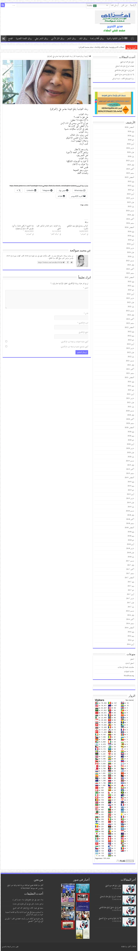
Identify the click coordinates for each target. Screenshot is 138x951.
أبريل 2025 (130, 194)
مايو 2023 (131, 289)
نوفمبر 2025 (130, 164)
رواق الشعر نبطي (41, 38)
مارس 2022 (130, 348)
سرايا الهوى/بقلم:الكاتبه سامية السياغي (123, 78)
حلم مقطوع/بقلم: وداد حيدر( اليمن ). (23, 899)
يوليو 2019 (131, 481)
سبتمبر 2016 (130, 623)
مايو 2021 (131, 390)
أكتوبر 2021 (130, 369)
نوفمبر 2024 (130, 214)
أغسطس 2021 (129, 377)
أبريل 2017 (130, 594)
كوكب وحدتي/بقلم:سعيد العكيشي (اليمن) (77, 227)
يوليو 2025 (131, 181)
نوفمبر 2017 (130, 565)
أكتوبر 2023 (130, 269)
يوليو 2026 (131, 131)
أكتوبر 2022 (130, 319)
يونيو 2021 (130, 385)
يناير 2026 (131, 156)
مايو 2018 (131, 540)
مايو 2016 (131, 640)
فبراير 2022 (130, 352)
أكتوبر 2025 (130, 169)
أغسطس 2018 (129, 527)
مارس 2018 (130, 548)
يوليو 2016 (131, 631)
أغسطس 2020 (129, 427)
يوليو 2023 (131, 281)
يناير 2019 (131, 506)
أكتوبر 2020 (130, 419)
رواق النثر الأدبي (57, 38)
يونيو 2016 (130, 636)
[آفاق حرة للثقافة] (115, 21)
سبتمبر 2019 (130, 473)
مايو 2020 (131, 440)
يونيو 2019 (130, 485)
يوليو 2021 (131, 381)
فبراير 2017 (130, 602)
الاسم (86, 313)
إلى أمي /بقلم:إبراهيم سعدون (20, 903)
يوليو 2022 (131, 331)
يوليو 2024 (131, 231)
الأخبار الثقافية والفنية (115, 38)
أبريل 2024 (130, 244)
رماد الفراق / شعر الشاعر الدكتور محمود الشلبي (49, 227)
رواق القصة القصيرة (24, 38)
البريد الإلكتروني (82, 322)
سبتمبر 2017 (130, 573)
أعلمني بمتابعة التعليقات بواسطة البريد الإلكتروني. (74, 341)
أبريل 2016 (130, 644)
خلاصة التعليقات (129, 671)
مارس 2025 (130, 198)
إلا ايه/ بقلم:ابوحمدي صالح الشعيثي (124, 74)
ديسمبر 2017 (130, 561)
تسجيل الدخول (129, 663)
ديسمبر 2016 (130, 611)
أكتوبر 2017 (130, 569)
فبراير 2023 (130, 302)
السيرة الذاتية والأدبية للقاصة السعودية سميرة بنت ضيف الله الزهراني (24, 913)
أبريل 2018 (130, 544)
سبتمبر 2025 (130, 173)
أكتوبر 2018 (130, 519)
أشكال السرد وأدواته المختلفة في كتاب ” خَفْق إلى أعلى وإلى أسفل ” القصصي (24, 920)
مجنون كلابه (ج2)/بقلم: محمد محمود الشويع (25, 908)
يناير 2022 (131, 356)
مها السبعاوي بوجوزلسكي (36, 912)
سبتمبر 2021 (130, 373)
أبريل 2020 (130, 444)
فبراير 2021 (130, 402)
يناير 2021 (131, 406)
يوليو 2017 (131, 581)
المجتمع (10, 38)
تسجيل (132, 659)
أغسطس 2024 (129, 227)
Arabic (90, 6)
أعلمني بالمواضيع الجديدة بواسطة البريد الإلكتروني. (74, 346)
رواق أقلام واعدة (97, 38)
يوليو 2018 (131, 531)
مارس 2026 (130, 148)
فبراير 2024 (130, 252)
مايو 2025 (131, 189)
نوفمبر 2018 (130, 515)
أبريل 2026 (130, 144)
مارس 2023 (130, 298)
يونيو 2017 (130, 586)
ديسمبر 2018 (130, 510)
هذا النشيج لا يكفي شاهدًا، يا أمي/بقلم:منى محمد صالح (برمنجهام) (23, 227)
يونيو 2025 (130, 185)
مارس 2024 (130, 248)
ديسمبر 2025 (130, 160)
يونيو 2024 (130, 235)
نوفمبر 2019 (130, 465)
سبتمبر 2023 (130, 273)
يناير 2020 (131, 456)
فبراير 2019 (130, 502)
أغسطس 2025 (129, 177)
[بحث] (3, 5)
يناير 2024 (131, 256)
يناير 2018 (131, 556)
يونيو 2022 (130, 335)
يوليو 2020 (131, 431)
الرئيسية (133, 5)
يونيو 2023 (130, 285)
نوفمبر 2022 (130, 315)
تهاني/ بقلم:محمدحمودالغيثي (113, 47)
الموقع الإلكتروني (83, 332)
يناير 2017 (131, 606)
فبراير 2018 (130, 552)
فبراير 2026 (130, 152)
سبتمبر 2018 (130, 523)
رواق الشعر (71, 38)
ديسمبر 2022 (130, 310)
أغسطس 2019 (129, 477)
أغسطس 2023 (129, 277)
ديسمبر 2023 (130, 260)
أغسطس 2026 (129, 127)
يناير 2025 (131, 206)
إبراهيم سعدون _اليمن (37, 903)
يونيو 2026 (130, 135)
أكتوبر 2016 (130, 619)
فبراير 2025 (130, 202)
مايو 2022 (131, 340)
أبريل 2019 (130, 494)
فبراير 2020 (130, 452)
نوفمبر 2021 (130, 365)
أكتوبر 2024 (130, 219)
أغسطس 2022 (129, 327)
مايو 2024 (131, 239)
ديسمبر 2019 (130, 460)
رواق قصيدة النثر (78, 56)
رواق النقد (83, 38)
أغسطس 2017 (129, 577)
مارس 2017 (130, 598)
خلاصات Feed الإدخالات (126, 667)
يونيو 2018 (130, 536)
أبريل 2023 (130, 294)
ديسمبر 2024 (130, 210)
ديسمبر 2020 (130, 410)
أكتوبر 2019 (130, 469)
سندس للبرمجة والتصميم (8, 946)
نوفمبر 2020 (130, 415)
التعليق (85, 287)
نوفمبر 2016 (130, 615)
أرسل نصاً (115, 5)
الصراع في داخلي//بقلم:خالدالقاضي (124, 70)
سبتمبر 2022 (130, 323)
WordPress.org (129, 675)
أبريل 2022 (130, 344)
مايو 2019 (131, 490)
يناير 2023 (131, 306)
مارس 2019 (130, 498)
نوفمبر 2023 (130, 264)
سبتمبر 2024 (130, 223)
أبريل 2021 (130, 394)
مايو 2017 (131, 590)
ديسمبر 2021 (130, 360)
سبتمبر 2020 (130, 423)
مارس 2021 (130, 398)
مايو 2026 (131, 139)
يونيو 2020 (130, 435)
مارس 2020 (130, 448)
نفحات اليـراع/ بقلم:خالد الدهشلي (124, 66)
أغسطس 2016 (129, 627)
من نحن (124, 5)
